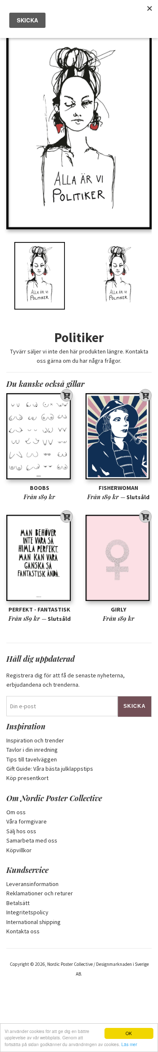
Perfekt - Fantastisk (39, 609)
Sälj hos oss (21, 831)
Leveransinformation (32, 884)
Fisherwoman (118, 488)
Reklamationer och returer (39, 893)
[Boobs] (39, 436)
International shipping (33, 922)
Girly (118, 609)
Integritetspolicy (27, 912)
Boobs (39, 488)
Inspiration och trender (35, 740)
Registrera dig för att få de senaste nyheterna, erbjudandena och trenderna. (65, 679)
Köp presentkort (27, 778)
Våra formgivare (26, 821)
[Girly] (119, 558)
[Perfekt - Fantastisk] (39, 558)
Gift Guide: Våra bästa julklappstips (49, 768)
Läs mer (129, 1044)
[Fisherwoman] (119, 436)
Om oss (16, 812)
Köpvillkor (19, 850)
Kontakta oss (23, 931)
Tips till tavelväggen (31, 759)
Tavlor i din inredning (32, 749)
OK (129, 1033)
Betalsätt (17, 903)
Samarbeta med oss (31, 840)
